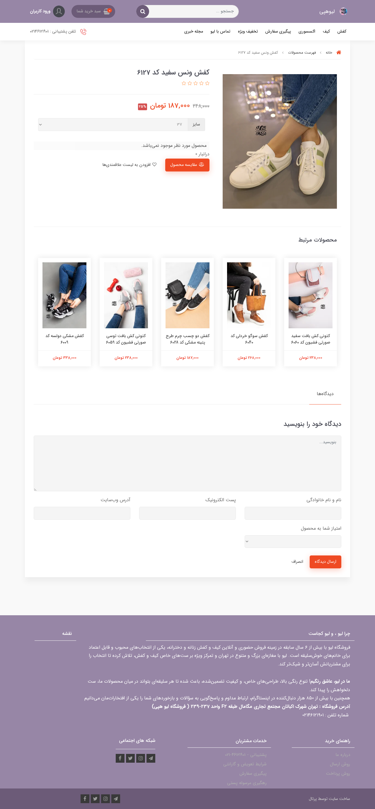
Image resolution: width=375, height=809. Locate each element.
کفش (341, 31)
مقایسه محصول (183, 165)
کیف (326, 31)
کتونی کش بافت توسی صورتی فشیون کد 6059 (126, 339)
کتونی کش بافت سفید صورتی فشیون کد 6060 (310, 339)
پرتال (313, 799)
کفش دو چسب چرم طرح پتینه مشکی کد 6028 (187, 339)
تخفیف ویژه (248, 31)
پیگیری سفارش (278, 31)
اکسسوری (307, 31)
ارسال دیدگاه (325, 561)
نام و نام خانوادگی (323, 500)
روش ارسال (340, 764)
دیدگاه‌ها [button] (325, 393)
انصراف (297, 561)
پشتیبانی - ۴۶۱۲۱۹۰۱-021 (246, 754)
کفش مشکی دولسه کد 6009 (64, 339)
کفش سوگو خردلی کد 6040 (249, 339)
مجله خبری (193, 31)
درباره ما (342, 754)
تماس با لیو (220, 31)
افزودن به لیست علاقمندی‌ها (127, 165)
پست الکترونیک (220, 500)
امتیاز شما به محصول (321, 528)
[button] (93, 11)
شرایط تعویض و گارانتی (245, 764)
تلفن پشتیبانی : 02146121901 (53, 31)
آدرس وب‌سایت (115, 500)
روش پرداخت (338, 773)
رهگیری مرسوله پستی (247, 782)
